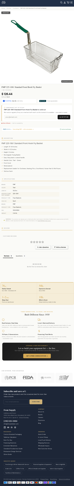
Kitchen (9, 8)
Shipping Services (44, 443)
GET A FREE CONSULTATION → (37, 356)
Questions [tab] (19, 256)
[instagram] (15, 427)
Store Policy (53, 479)
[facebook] (12, 427)
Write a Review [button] (61, 247)
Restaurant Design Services (12, 451)
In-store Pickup (43, 437)
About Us (41, 412)
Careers (40, 417)
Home (3, 8)
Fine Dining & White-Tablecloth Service (17, 464)
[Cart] (68, 2)
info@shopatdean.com (11, 424)
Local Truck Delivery (44, 440)
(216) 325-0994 (10, 421)
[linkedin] (5, 427)
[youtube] (8, 427)
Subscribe (36, 402)
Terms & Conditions (64, 479)
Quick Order (42, 434)
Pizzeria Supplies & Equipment (42, 464)
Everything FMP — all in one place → (23, 129)
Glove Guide (8, 454)
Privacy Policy (44, 479)
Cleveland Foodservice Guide (13, 448)
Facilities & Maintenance (12, 473)
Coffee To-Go (20, 468)
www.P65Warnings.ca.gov (44, 220)
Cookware (16, 8)
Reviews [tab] (6, 256)
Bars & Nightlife (60, 464)
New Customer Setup (45, 448)
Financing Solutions (10, 443)
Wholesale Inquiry (43, 446)
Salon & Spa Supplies (56, 468)
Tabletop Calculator (10, 437)
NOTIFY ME (64, 117)
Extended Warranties (10, 446)
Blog (39, 423)
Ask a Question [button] (44, 247)
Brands (40, 414)
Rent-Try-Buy (8, 440)
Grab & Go (8, 468)
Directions (41, 420)
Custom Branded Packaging (12, 434)
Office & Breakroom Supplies (37, 468)
